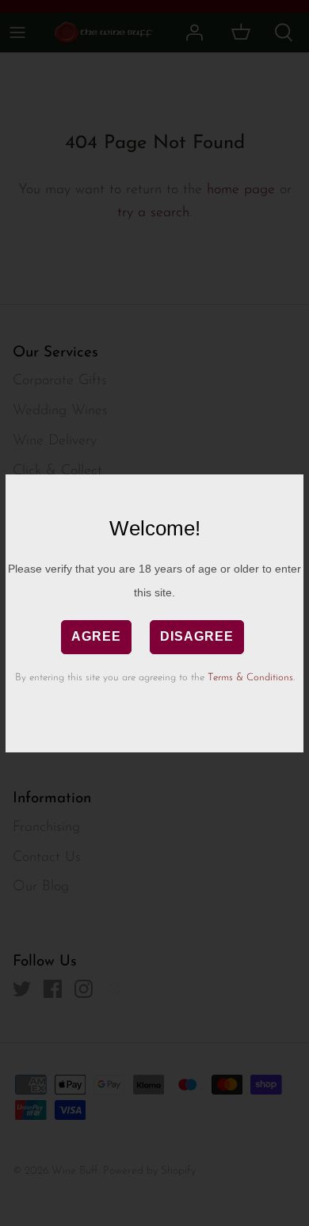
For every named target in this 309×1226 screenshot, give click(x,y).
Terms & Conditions (250, 677)
